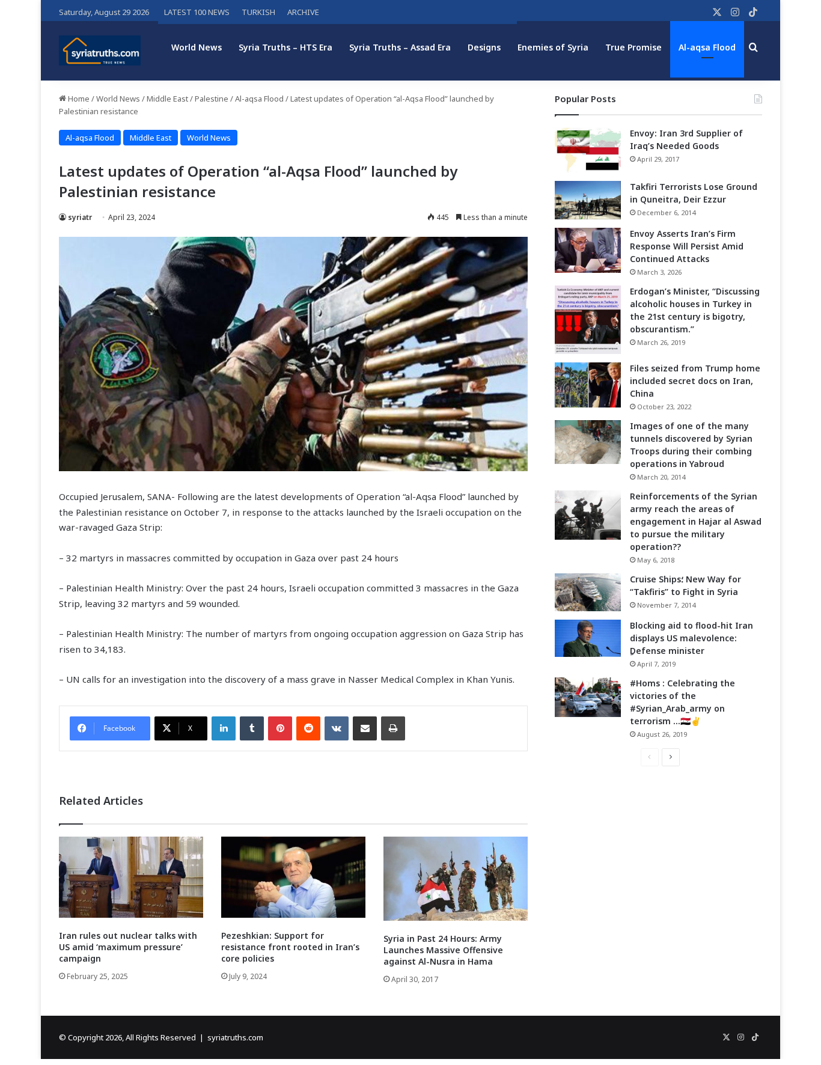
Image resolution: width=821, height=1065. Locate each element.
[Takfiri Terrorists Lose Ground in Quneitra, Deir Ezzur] (588, 200)
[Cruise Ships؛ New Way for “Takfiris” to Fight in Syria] (588, 592)
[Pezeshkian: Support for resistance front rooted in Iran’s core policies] (293, 877)
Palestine (211, 98)
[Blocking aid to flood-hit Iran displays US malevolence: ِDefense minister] (588, 638)
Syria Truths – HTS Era (285, 47)
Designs (484, 47)
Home (78, 98)
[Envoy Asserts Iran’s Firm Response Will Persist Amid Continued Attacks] (588, 250)
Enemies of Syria (552, 47)
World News (196, 47)
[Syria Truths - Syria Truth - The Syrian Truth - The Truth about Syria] (100, 50)
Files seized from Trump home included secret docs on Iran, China (695, 380)
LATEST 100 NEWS (197, 12)
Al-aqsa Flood (707, 47)
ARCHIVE (303, 12)
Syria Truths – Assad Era (400, 47)
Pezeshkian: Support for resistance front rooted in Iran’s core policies (290, 947)
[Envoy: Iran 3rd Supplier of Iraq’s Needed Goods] (588, 149)
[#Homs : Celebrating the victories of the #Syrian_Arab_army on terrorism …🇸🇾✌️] (588, 697)
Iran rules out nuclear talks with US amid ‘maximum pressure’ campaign (128, 947)
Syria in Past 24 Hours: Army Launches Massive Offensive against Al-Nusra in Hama (443, 950)
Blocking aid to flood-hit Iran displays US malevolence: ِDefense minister (691, 638)
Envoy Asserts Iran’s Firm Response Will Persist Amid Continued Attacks (686, 246)
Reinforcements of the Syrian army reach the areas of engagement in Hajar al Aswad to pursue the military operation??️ (695, 521)
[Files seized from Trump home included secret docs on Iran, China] (588, 384)
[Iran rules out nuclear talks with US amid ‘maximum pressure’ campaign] (131, 877)
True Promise (633, 47)
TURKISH (258, 12)
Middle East (167, 98)
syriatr (80, 217)
